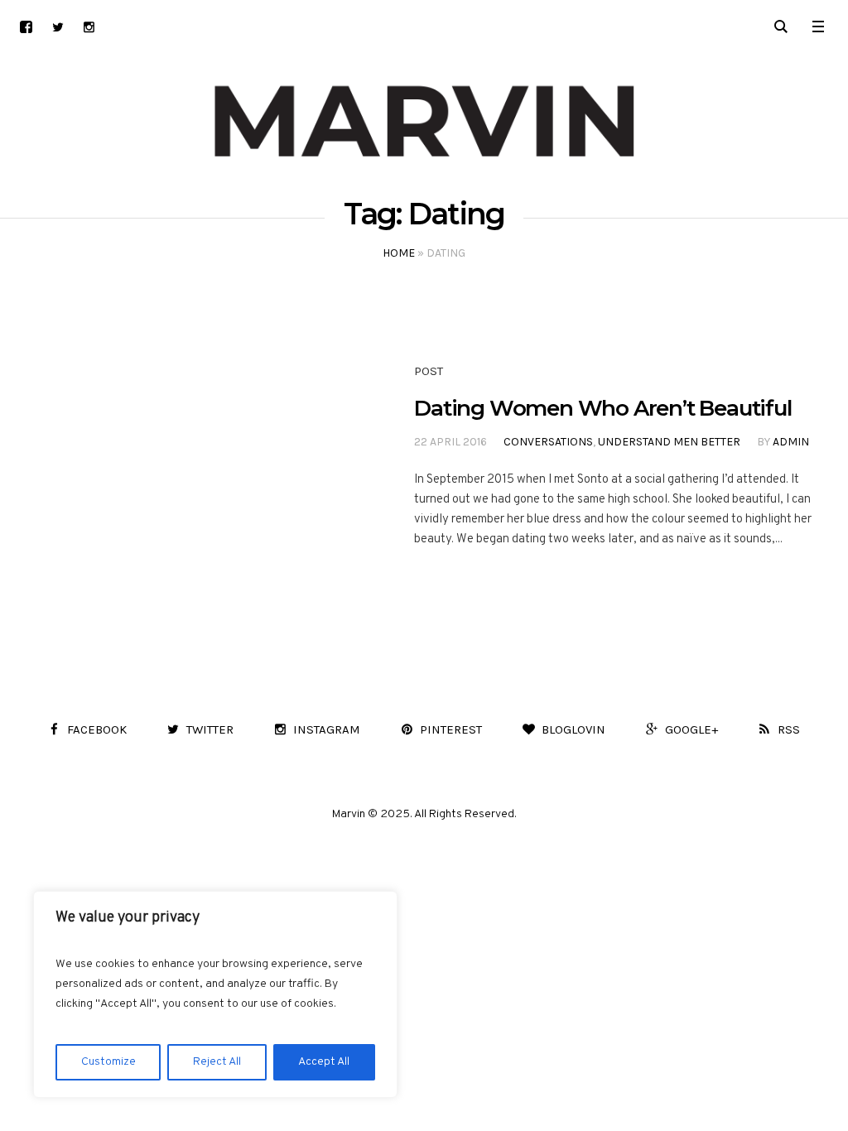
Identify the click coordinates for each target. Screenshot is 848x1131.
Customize (108, 1062)
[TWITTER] (57, 27)
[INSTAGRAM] (89, 27)
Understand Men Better (669, 442)
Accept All (323, 1062)
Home (399, 253)
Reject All (217, 1062)
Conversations (548, 442)
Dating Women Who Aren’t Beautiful (602, 408)
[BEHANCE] (26, 27)
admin (791, 442)
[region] (215, 994)
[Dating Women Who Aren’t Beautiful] (180, 457)
